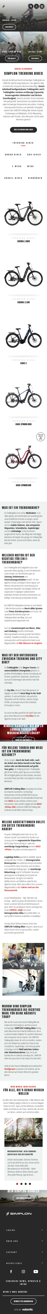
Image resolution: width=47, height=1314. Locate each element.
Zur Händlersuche (23, 1198)
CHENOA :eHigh (16, 909)
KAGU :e (11, 800)
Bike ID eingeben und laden (23, 130)
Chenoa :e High (23, 241)
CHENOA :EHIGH (10, 20)
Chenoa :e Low (23, 302)
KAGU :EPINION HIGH (11, 52)
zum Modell (9, 27)
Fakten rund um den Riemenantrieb (21, 889)
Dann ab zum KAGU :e (24, 740)
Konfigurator (10, 1068)
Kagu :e (23, 363)
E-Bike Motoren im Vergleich (29, 643)
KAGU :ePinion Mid (23, 485)
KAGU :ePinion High (24, 424)
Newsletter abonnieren (23, 1301)
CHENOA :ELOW (35, 52)
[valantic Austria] (23, 1309)
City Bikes (29, 715)
